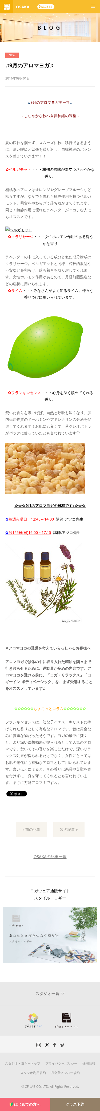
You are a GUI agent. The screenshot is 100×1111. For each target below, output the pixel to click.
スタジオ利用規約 (33, 1072)
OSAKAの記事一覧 (50, 856)
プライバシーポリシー (61, 1063)
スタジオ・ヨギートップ (22, 1063)
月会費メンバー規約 (65, 1072)
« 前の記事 (31, 829)
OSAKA (22, 6)
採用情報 (88, 1063)
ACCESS (46, 7)
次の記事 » (69, 829)
